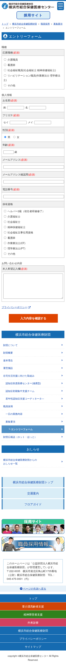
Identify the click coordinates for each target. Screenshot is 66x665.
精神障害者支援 (33, 614)
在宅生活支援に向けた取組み (18, 375)
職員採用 (8, 406)
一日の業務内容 (14, 413)
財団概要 (8, 352)
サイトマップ (33, 647)
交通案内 (33, 493)
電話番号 (11, 189)
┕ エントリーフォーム (20, 429)
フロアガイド (33, 504)
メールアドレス (15, 159)
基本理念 (8, 360)
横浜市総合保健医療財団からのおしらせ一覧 (20, 461)
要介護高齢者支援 (33, 606)
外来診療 (33, 622)
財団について (10, 345)
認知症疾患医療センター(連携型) (23, 383)
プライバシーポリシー (14, 307)
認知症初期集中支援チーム (20, 391)
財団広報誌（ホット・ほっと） (20, 437)
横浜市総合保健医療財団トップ (33, 482)
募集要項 (10, 421)
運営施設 (8, 368)
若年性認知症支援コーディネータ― (25, 398)
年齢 (8, 145)
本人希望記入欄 (15, 268)
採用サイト (33, 15)
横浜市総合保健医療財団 (33, 630)
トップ (33, 598)
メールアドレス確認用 (19, 174)
